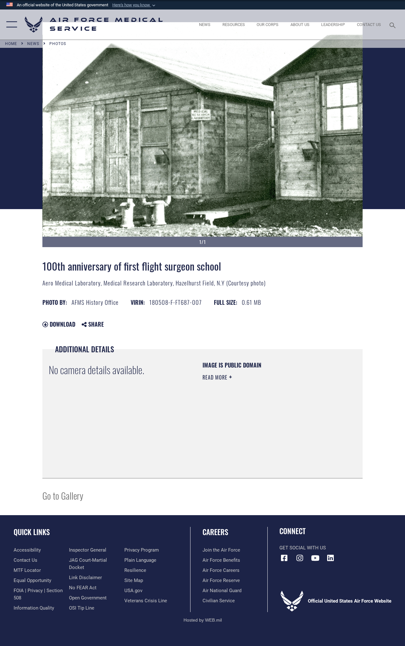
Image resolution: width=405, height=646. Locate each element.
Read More (215, 377)
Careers (215, 532)
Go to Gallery (62, 495)
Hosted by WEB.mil (203, 620)
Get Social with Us (302, 548)
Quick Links (32, 532)
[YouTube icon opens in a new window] (315, 558)
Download (61, 324)
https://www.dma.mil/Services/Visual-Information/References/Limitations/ (259, 431)
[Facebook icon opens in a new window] (284, 558)
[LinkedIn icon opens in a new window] (330, 558)
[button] (134, 5)
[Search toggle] (393, 24)
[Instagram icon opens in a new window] (299, 558)
